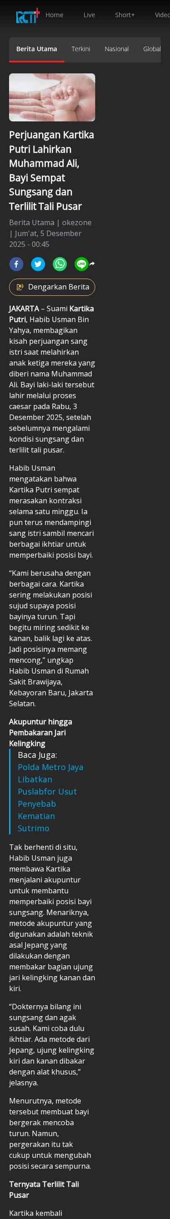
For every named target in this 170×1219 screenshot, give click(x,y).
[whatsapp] (60, 264)
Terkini (81, 48)
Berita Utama (36, 48)
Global (152, 48)
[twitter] (38, 264)
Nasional (117, 48)
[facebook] (16, 264)
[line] (81, 264)
